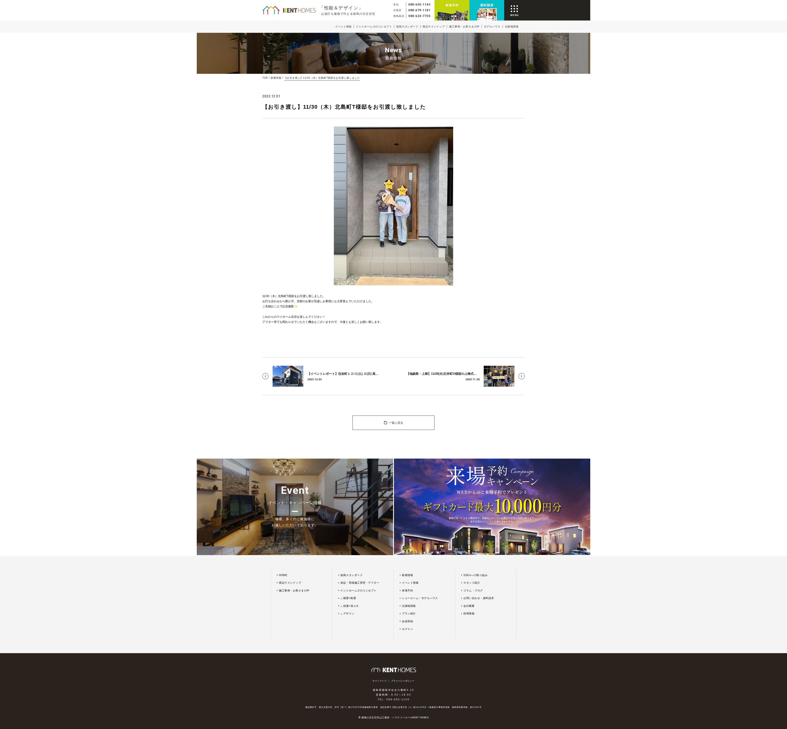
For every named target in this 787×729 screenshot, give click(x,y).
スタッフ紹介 (471, 582)
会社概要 (468, 605)
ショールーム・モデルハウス (420, 598)
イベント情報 (343, 26)
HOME (283, 575)
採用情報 (468, 613)
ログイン (407, 629)
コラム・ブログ (473, 590)
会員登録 (407, 621)
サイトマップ (379, 681)
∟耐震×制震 (348, 598)
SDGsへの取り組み (475, 575)
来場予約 (407, 590)
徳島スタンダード (407, 26)
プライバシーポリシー (403, 681)
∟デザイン (347, 613)
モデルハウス (492, 26)
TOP (265, 77)
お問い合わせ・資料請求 (478, 598)
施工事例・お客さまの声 (464, 26)
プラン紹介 (409, 613)
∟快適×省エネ (349, 605)
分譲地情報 (512, 26)
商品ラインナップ (434, 26)
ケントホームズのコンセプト (374, 26)
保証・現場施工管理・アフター (359, 582)
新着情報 (276, 77)
